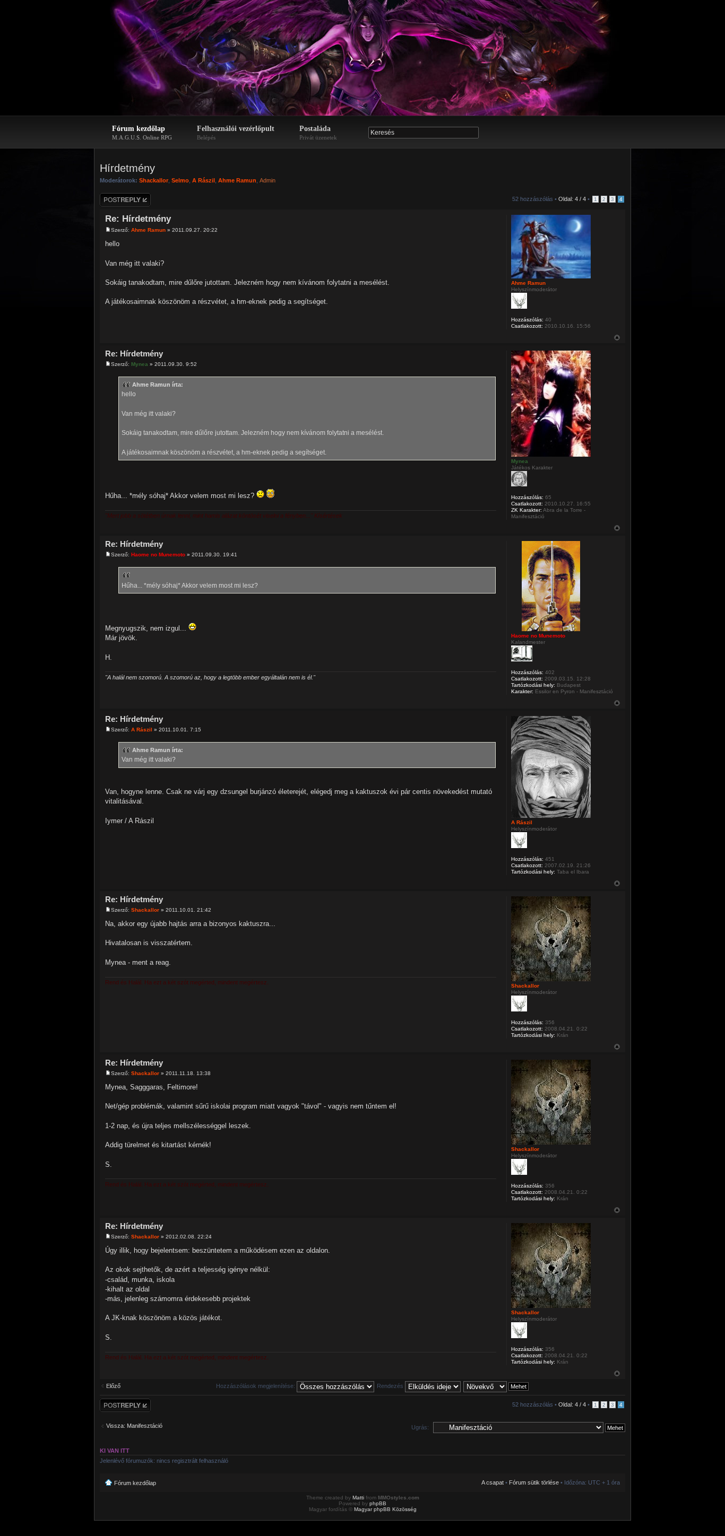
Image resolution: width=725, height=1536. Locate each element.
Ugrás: (420, 1427)
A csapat (492, 1482)
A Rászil (203, 180)
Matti (358, 1497)
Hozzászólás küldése (117, 199)
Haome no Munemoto (158, 554)
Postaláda (318, 133)
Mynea (139, 364)
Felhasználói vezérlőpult (235, 133)
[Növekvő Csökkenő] (496, 1386)
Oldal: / (572, 199)
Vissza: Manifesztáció (134, 1425)
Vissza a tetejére (617, 338)
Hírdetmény (127, 168)
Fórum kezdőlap (142, 133)
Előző (113, 1386)
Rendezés (391, 1386)
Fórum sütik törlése (534, 1482)
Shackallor (153, 180)
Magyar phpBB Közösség (385, 1509)
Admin (267, 180)
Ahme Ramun (237, 180)
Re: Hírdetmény (138, 219)
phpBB (377, 1503)
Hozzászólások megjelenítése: (256, 1386)
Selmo (180, 180)
